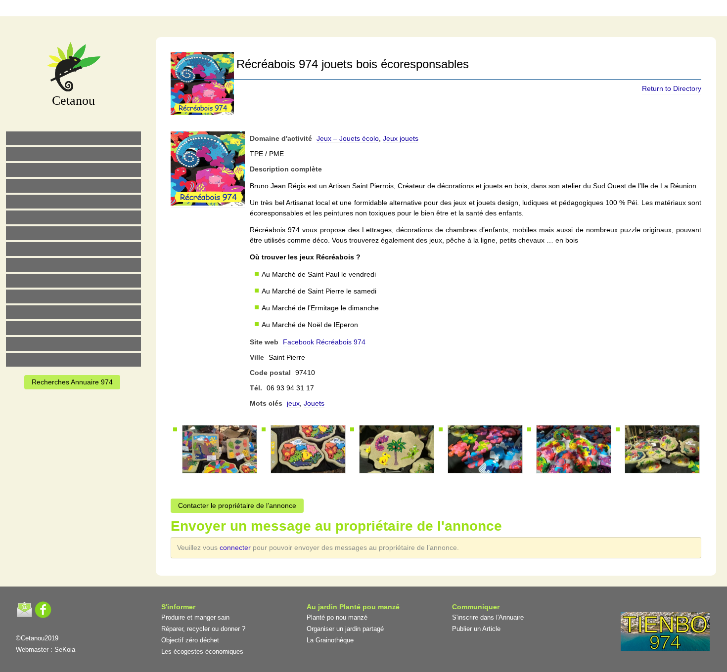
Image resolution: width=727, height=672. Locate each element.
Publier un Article (476, 628)
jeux (293, 403)
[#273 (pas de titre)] (73, 296)
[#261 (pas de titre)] (315, 9)
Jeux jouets (400, 138)
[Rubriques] (336, 9)
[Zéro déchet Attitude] (73, 186)
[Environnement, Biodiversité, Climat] (73, 202)
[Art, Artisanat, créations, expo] (73, 281)
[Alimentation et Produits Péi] (73, 154)
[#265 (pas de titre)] (73, 217)
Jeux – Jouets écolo (348, 138)
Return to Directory (671, 88)
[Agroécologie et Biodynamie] (73, 138)
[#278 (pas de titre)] (73, 312)
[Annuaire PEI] (357, 9)
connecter (236, 547)
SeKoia (64, 649)
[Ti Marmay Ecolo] (73, 265)
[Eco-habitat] (73, 233)
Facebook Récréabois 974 (324, 342)
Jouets (314, 403)
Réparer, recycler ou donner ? (203, 628)
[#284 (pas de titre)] (398, 9)
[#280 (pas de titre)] (377, 9)
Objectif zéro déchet (190, 640)
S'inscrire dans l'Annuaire (488, 617)
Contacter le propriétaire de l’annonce (237, 505)
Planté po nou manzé (337, 617)
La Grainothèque (330, 640)
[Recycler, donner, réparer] (73, 170)
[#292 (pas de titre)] (419, 9)
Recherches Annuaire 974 (72, 382)
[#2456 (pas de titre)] (73, 249)
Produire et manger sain (195, 617)
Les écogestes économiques (202, 651)
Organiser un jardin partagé (345, 628)
